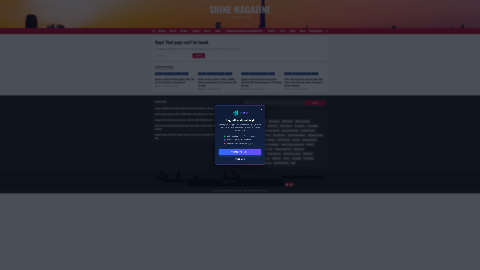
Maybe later (240, 159)
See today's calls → (240, 152)
